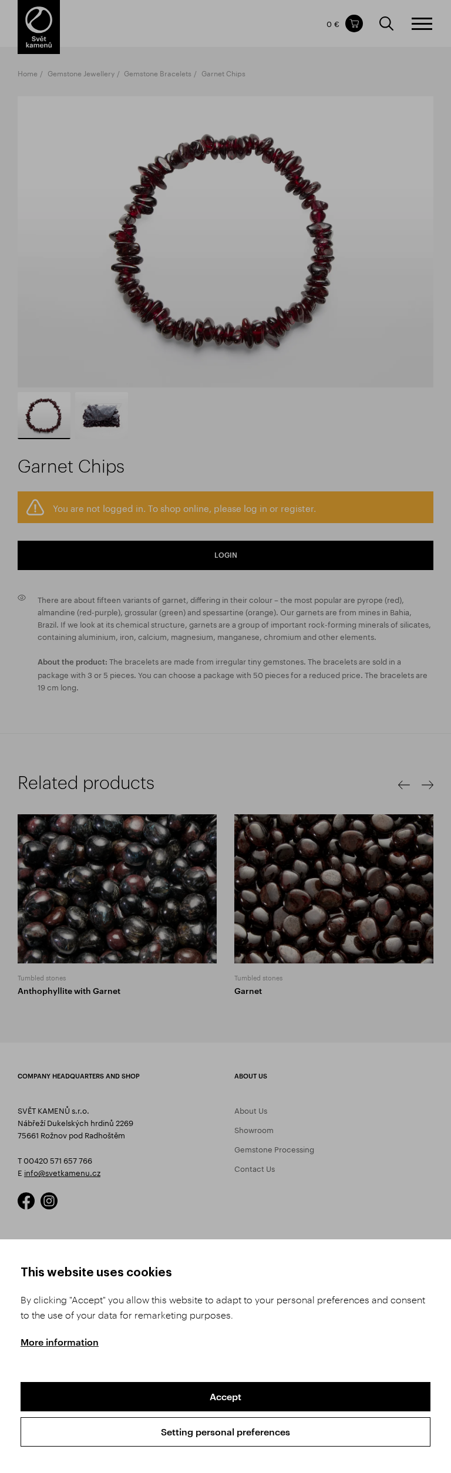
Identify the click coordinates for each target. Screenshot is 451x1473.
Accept (225, 1396)
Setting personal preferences (225, 1431)
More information (60, 1341)
